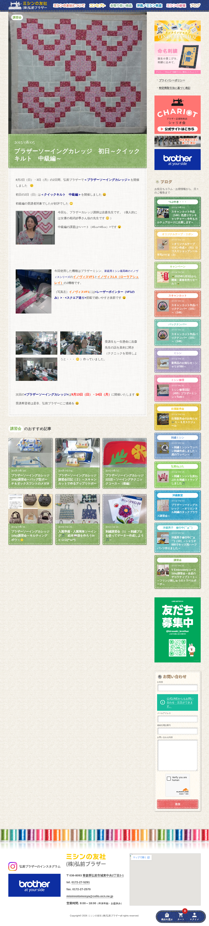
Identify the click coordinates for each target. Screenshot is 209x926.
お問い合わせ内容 (165, 737)
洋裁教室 (177, 495)
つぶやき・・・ (178, 201)
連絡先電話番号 (164, 725)
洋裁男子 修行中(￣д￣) (177, 527)
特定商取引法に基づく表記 (174, 88)
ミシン (178, 353)
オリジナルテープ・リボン (177, 234)
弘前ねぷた (177, 466)
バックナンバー (178, 324)
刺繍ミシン (177, 437)
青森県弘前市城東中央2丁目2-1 (103, 875)
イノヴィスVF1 (83, 277)
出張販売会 (177, 408)
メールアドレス (164, 713)
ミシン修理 (177, 380)
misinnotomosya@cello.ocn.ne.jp (89, 896)
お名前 (160, 682)
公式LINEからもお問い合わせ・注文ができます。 (180, 702)
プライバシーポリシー (172, 80)
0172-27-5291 (81, 882)
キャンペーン (177, 266)
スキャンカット (178, 295)
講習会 (17, 17)
